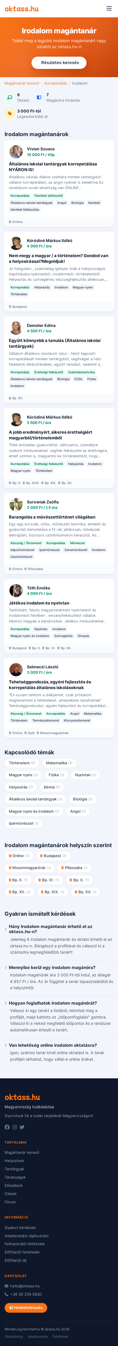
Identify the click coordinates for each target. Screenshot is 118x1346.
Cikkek (11, 1193)
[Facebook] (7, 1127)
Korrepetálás (55, 83)
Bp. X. (81, 880)
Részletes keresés (60, 62)
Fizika (56, 775)
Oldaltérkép (14, 1336)
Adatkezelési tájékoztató (27, 1236)
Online (21, 855)
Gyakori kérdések (20, 1227)
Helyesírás (21, 787)
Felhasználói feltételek (25, 1243)
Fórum (10, 1202)
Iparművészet (24, 823)
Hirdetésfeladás (28, 1307)
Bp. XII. (21, 892)
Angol (78, 811)
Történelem (22, 763)
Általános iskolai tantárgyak (35, 799)
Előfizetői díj (15, 1260)
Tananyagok (15, 1177)
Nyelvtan (86, 775)
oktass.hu (22, 8)
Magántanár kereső (22, 83)
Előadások (14, 1185)
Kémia (52, 787)
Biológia (83, 799)
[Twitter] (22, 1127)
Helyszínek (14, 1160)
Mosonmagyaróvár (31, 867)
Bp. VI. (50, 880)
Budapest (55, 855)
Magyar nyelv (23, 775)
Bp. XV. (87, 892)
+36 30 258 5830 (25, 1294)
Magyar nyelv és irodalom (34, 811)
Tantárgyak (14, 1169)
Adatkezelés (38, 1336)
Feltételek (60, 1336)
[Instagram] (15, 1127)
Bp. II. (20, 880)
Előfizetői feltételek (22, 1252)
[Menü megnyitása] (109, 8)
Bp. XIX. (54, 892)
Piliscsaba (76, 867)
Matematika (59, 763)
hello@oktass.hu (24, 1286)
